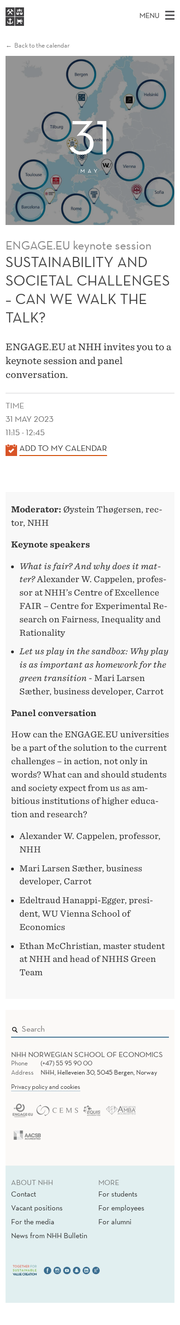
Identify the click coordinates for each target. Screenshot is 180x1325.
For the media (32, 1221)
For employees (121, 1207)
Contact (23, 1193)
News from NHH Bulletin (49, 1235)
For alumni (115, 1221)
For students (118, 1193)
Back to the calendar (42, 45)
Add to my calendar (63, 448)
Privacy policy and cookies (45, 1086)
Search (148, 1027)
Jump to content (28, 6)
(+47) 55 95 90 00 (66, 1063)
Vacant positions (37, 1207)
